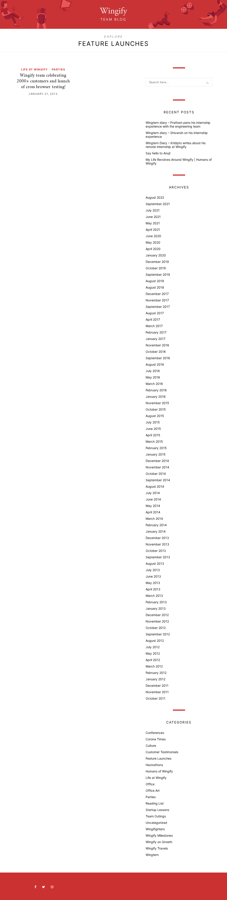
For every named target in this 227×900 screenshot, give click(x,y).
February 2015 (156, 448)
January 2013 (156, 608)
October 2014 (156, 473)
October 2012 (156, 628)
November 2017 (157, 300)
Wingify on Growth (159, 842)
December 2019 (157, 262)
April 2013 (153, 589)
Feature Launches (158, 758)
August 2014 (155, 486)
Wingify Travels (157, 848)
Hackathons (154, 765)
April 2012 (153, 660)
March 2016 (154, 384)
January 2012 (155, 679)
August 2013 (155, 563)
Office (150, 784)
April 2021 (153, 229)
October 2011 (155, 698)
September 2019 (158, 274)
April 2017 (153, 319)
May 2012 (153, 653)
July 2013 (153, 570)
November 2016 (157, 345)
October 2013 (156, 551)
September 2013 (158, 557)
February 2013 (156, 602)
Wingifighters (155, 829)
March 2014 (154, 518)
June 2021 (153, 217)
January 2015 (156, 454)
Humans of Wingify (159, 771)
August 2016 (155, 364)
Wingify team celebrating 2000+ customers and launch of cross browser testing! (43, 81)
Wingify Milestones (159, 835)
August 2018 (155, 287)
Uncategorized (156, 822)
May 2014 (153, 506)
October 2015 (156, 409)
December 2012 (157, 615)
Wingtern (152, 855)
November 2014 (157, 467)
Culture (151, 745)
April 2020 (153, 249)
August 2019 (155, 281)
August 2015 (155, 416)
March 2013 (154, 595)
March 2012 (154, 666)
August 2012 (155, 640)
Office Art (153, 790)
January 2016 (156, 396)
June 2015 (153, 429)
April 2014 (153, 512)
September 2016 (158, 358)
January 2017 (155, 339)
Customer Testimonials (162, 752)
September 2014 (158, 480)
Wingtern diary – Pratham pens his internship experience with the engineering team (178, 124)
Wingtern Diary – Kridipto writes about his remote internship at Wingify (175, 145)
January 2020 (156, 255)
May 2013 (153, 583)
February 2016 (156, 390)
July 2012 (153, 647)
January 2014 (156, 531)
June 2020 (153, 236)
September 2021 (158, 204)
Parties (58, 69)
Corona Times (156, 739)
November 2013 (157, 544)
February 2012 (156, 673)
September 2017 (158, 306)
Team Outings (156, 816)
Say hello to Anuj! (158, 153)
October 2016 (156, 351)
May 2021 (153, 223)
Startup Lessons (157, 810)
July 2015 (153, 422)
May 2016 (153, 377)
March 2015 (154, 441)
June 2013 (153, 576)
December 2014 (157, 461)
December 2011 (157, 685)
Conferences (155, 733)
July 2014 (153, 493)
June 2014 (153, 499)
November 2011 (157, 692)
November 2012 (157, 621)
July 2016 (153, 371)
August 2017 (155, 313)
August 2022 (155, 197)
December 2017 (157, 294)
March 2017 (154, 326)
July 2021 (153, 210)
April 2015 (153, 435)
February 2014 (156, 525)
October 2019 (156, 268)
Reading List (155, 803)
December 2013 (157, 538)
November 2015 (157, 403)
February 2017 (156, 332)
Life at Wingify (34, 69)
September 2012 (158, 634)
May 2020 (153, 242)
